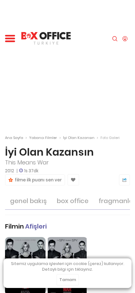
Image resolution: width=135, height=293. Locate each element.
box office (73, 201)
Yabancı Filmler (43, 137)
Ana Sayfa (14, 137)
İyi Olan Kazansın (78, 137)
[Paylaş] (124, 179)
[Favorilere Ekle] (73, 179)
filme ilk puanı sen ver (37, 180)
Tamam (67, 279)
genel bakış (28, 201)
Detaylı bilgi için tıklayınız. (67, 269)
